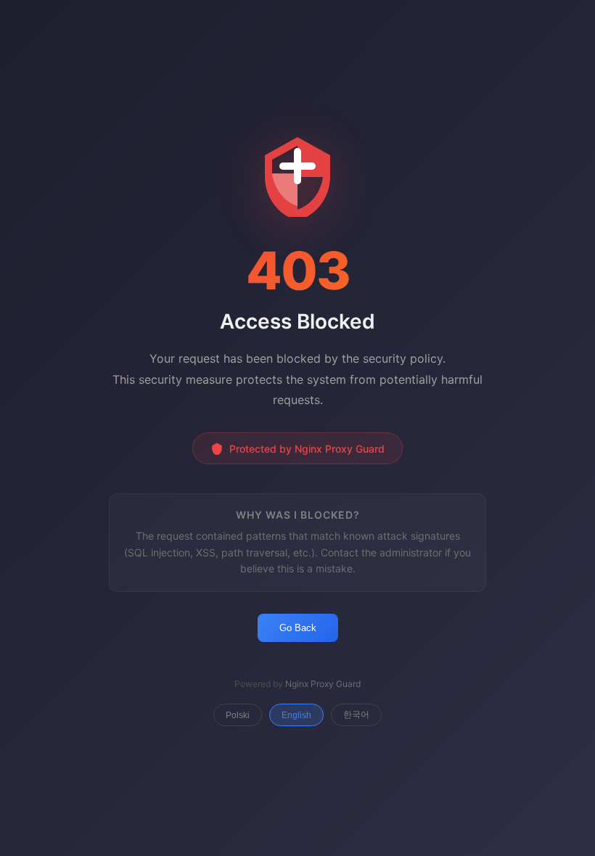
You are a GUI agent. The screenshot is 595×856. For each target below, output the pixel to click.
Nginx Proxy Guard (323, 683)
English (296, 715)
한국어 (356, 714)
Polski (238, 715)
